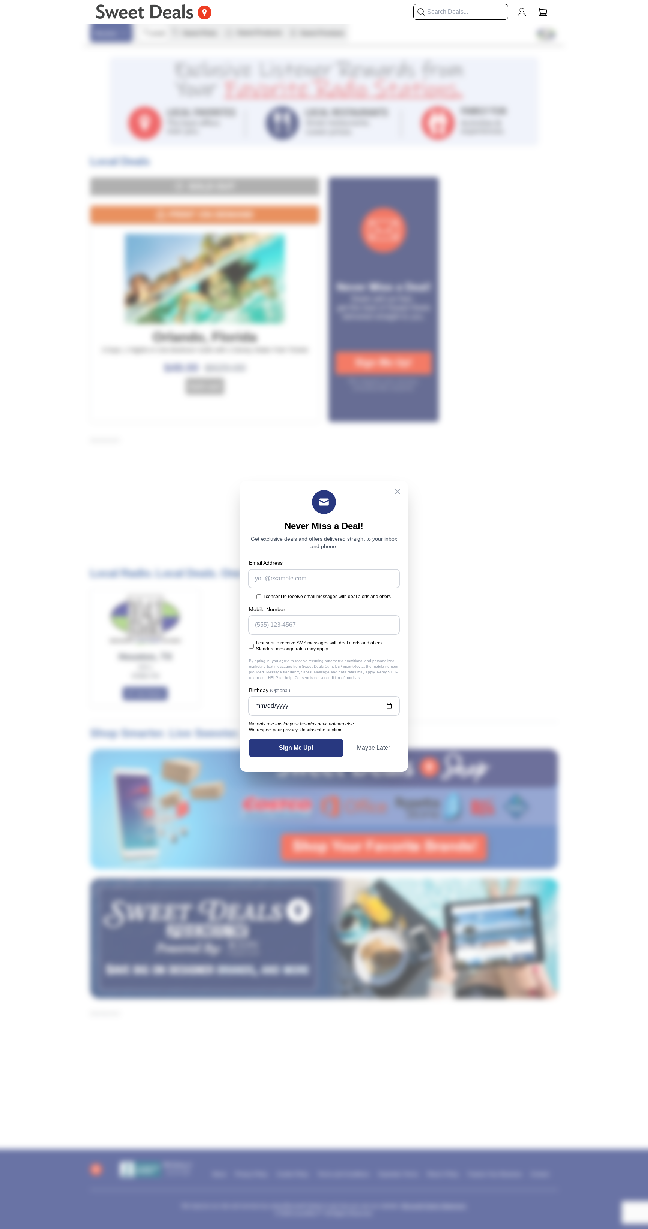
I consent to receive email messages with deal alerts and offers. (328, 596)
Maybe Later (373, 748)
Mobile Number (267, 609)
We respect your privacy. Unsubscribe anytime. (296, 730)
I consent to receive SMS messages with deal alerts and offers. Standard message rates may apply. (319, 646)
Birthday (269, 690)
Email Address (266, 563)
